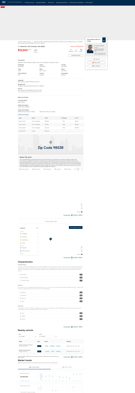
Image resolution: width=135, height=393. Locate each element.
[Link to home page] (4, 3)
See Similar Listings (75, 55)
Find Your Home (30, 4)
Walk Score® (54, 221)
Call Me (97, 59)
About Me (51, 4)
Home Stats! (89, 4)
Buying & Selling (41, 4)
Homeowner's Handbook (76, 2)
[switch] (70, 51)
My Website (97, 65)
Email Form (97, 62)
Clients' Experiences (62, 2)
